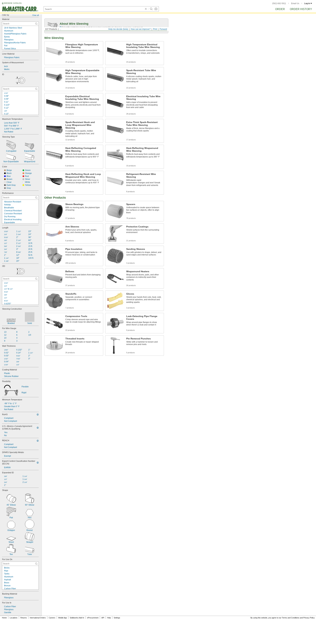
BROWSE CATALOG (13, 3)
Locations (13, 618)
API (102, 618)
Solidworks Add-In (77, 618)
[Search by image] (156, 9)
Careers (52, 618)
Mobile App (62, 618)
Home (4, 618)
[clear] (146, 9)
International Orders (38, 618)
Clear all (35, 15)
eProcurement (92, 618)
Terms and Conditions (290, 618)
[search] (36, 23)
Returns (23, 618)
